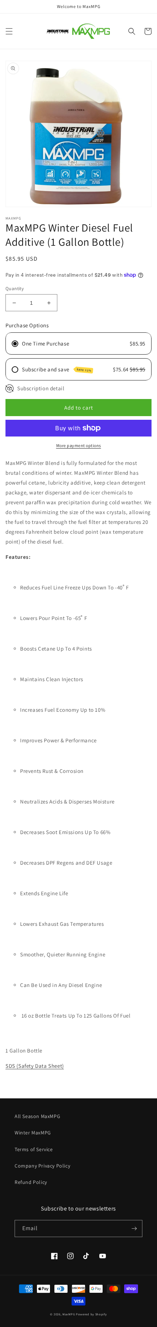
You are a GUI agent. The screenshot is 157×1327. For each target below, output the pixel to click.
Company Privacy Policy (42, 1165)
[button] (9, 31)
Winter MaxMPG (33, 1132)
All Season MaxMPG (37, 1116)
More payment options (78, 445)
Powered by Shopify (91, 1314)
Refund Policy (31, 1182)
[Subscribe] (134, 1228)
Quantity (14, 288)
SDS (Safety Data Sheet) (34, 1065)
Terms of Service (34, 1149)
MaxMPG (68, 1314)
